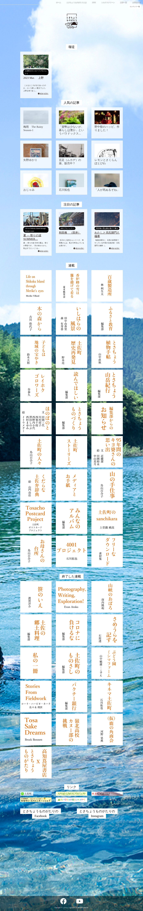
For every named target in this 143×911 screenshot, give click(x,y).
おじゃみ (29, 189)
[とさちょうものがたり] (71, 35)
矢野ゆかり (30, 160)
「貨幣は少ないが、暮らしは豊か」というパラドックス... (71, 130)
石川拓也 (64, 189)
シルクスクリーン (108, 2)
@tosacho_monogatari (115, 876)
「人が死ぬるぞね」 (107, 189)
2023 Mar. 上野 (33, 77)
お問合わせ (136, 2)
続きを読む (44, 94)
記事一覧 (123, 2)
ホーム (58, 2)
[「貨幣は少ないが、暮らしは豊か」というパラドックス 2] (71, 117)
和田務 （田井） (70, 232)
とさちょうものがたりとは (76, 2)
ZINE (94, 2)
